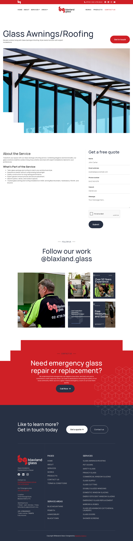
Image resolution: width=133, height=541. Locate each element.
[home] (66, 9)
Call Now (65, 388)
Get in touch (120, 39)
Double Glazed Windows (94, 488)
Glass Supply (89, 480)
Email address (94, 168)
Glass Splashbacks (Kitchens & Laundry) (98, 509)
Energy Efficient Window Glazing (99, 496)
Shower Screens (91, 518)
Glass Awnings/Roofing (94, 461)
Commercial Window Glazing (97, 476)
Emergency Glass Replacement (98, 500)
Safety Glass (89, 469)
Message (92, 196)
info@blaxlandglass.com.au (27, 482)
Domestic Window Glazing (95, 492)
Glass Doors (89, 514)
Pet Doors (88, 465)
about (50, 464)
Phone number (94, 178)
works (88, 10)
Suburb (91, 187)
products (98, 10)
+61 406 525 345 (23, 490)
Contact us (99, 429)
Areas (44, 10)
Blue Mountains (55, 506)
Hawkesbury (53, 514)
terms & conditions (57, 483)
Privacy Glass (89, 473)
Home (20, 10)
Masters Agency (80, 536)
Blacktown (53, 518)
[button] (35, 10)
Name (91, 159)
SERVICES (35, 10)
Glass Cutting (90, 484)
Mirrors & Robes (91, 504)
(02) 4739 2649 (23, 484)
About (26, 10)
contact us (110, 10)
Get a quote (77, 429)
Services (51, 468)
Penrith (51, 510)
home (50, 461)
